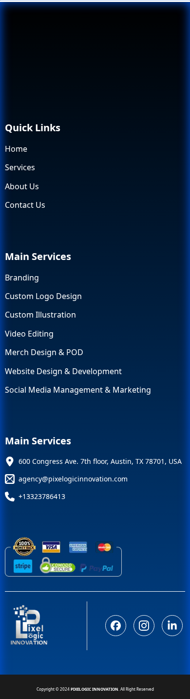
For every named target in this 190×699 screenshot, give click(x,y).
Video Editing (29, 333)
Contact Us (25, 205)
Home (16, 148)
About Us (22, 186)
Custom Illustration (40, 314)
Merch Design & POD (44, 352)
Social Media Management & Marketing (78, 389)
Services (20, 167)
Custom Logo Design (43, 296)
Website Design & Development (63, 371)
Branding (22, 277)
